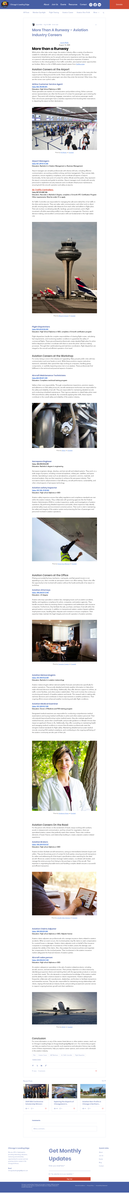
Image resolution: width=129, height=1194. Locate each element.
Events (101, 1159)
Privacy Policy (90, 1185)
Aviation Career (67, 12)
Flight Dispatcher (80, 1055)
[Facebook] (95, 4)
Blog (100, 1162)
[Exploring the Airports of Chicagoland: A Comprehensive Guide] (64, 1091)
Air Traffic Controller (66, 1055)
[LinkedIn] (99, 4)
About (101, 1152)
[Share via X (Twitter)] (37, 1065)
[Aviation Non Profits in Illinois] (93, 1091)
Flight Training (54, 12)
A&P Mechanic (54, 1055)
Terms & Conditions (80, 1185)
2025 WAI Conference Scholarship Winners (34, 1102)
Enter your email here (57, 1166)
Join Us (101, 1155)
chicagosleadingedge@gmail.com (18, 1170)
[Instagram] (90, 4)
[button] (73, 4)
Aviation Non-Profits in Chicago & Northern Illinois (91, 1102)
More (95, 12)
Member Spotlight (39, 12)
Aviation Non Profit (83, 12)
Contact (101, 1166)
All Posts (26, 12)
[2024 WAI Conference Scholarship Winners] (36, 1091)
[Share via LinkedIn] (41, 1065)
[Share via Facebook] (33, 1065)
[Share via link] (46, 1065)
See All (104, 1081)
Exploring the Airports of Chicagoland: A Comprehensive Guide (64, 1102)
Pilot (34, 1055)
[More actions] (96, 25)
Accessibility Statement (101, 1185)
